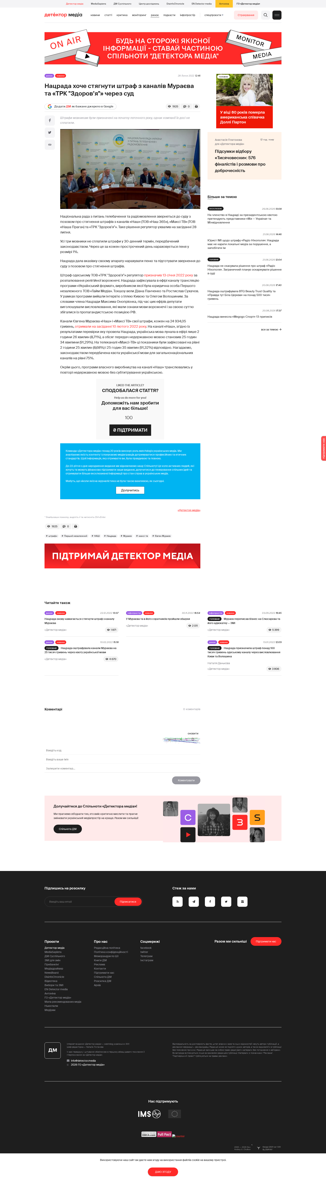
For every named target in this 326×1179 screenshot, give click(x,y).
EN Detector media (202, 3)
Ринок (155, 15)
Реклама (99, 964)
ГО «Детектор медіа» (248, 3)
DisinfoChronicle (175, 3)
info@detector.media (83, 1060)
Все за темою (269, 329)
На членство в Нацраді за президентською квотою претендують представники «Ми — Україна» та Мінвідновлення (242, 218)
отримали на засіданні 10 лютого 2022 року (110, 326)
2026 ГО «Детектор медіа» (88, 1064)
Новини (95, 15)
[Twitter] (50, 133)
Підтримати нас (104, 972)
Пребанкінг (52, 964)
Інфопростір (187, 15)
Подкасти (169, 15)
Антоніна (224, 3)
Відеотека (51, 981)
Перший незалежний (75, 536)
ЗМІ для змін (52, 960)
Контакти (100, 968)
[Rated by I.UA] (178, 1136)
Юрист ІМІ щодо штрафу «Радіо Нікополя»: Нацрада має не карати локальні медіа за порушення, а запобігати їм (243, 244)
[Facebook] (50, 120)
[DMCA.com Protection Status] (149, 1136)
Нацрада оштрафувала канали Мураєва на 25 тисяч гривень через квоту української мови (80, 650)
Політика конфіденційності (111, 952)
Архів (97, 985)
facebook (145, 948)
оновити (193, 733)
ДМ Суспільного (122, 3)
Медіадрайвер (54, 968)
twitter (144, 952)
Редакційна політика (107, 948)
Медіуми (50, 1010)
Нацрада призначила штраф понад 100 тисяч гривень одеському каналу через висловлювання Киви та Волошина (244, 652)
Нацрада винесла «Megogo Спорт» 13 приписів (240, 317)
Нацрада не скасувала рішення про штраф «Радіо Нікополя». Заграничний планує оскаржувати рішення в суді (244, 269)
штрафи (52, 536)
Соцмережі (150, 941)
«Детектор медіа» (189, 510)
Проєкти (52, 941)
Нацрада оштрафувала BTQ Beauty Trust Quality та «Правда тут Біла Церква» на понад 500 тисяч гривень (241, 295)
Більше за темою (222, 197)
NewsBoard (51, 972)
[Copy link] (50, 145)
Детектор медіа (74, 3)
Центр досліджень (149, 3)
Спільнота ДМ (68, 829)
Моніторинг (139, 15)
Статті (108, 15)
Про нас (101, 941)
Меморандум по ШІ (106, 956)
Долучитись (130, 490)
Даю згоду (163, 1172)
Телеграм (146, 956)
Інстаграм (146, 960)
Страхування (246, 15)
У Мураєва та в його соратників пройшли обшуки (158, 619)
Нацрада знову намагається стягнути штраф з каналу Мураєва (79, 621)
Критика (122, 15)
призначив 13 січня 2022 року (168, 275)
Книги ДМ (100, 960)
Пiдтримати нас (266, 941)
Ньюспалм (51, 1006)
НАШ (97, 536)
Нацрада (111, 536)
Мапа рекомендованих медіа (63, 1001)
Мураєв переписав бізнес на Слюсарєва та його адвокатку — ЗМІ (244, 621)
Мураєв (127, 536)
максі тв (143, 536)
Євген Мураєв (163, 536)
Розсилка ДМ (102, 981)
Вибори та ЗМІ (54, 985)
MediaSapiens (98, 3)
